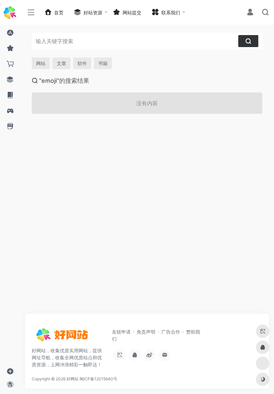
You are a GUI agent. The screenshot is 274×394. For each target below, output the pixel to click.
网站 (40, 63)
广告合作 (170, 332)
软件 (82, 63)
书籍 (103, 63)
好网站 (72, 378)
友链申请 (121, 332)
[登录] (250, 12)
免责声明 (146, 332)
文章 (61, 63)
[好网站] (62, 337)
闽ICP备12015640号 (98, 378)
